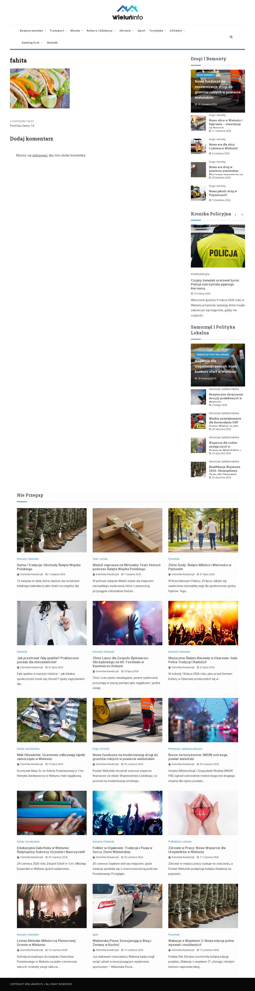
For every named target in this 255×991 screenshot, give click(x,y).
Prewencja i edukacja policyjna (185, 748)
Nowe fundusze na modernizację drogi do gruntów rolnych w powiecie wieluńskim (125, 757)
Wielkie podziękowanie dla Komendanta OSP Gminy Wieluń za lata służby (225, 424)
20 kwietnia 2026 (221, 177)
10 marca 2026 (202, 293)
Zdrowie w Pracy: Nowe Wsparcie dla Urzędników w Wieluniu (197, 850)
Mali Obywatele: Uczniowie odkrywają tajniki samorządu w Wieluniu (51, 757)
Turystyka (156, 30)
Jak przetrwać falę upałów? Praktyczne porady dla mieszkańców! (48, 660)
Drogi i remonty (205, 75)
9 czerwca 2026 (221, 153)
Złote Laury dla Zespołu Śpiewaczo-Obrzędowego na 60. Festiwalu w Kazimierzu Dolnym (121, 662)
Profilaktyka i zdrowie (179, 841)
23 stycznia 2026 (221, 453)
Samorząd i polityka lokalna (212, 355)
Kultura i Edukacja (99, 30)
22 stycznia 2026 (221, 477)
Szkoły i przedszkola (28, 748)
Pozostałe (173, 559)
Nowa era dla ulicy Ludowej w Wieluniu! (223, 146)
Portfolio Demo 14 (22, 126)
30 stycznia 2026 (221, 429)
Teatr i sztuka (100, 559)
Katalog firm (30, 42)
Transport (57, 30)
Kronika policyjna (200, 274)
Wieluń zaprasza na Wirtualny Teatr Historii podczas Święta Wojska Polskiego (126, 567)
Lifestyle (176, 30)
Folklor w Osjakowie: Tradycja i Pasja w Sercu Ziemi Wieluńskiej (122, 850)
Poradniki (22, 651)
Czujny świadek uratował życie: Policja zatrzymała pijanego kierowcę (215, 284)
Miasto (75, 30)
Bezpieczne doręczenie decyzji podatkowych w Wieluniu (226, 398)
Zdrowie (125, 30)
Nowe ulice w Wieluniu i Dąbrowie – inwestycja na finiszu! (225, 124)
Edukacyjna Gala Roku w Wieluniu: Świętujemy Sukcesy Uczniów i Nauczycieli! (51, 850)
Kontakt (52, 42)
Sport (141, 30)
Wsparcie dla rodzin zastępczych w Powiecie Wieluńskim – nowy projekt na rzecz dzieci (225, 450)
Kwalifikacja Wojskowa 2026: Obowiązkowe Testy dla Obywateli (224, 470)
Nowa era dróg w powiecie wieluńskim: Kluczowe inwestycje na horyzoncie (226, 172)
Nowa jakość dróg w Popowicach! (223, 193)
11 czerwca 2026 (221, 131)
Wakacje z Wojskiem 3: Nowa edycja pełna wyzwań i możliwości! (201, 943)
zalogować (39, 155)
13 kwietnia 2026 (221, 200)
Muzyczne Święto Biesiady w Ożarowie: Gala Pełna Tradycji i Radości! (202, 660)
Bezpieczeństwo (31, 30)
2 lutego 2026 (219, 405)
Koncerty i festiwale (28, 559)
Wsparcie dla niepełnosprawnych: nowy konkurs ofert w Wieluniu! (216, 366)
